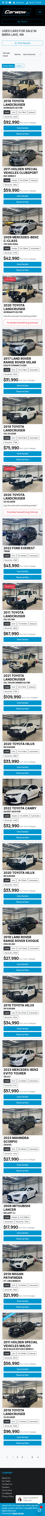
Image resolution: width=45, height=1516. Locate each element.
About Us (6, 1478)
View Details (22, 128)
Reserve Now (22, 133)
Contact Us (7, 1484)
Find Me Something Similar (22, 322)
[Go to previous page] (7, 1457)
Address (20, 2)
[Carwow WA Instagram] (7, 2)
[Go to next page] (38, 1457)
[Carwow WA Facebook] (3, 2)
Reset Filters (8, 66)
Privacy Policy (8, 1496)
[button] (40, 12)
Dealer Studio (18, 1513)
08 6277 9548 (35, 2)
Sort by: (17, 54)
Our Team (6, 1481)
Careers (6, 1487)
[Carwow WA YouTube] (10, 2)
